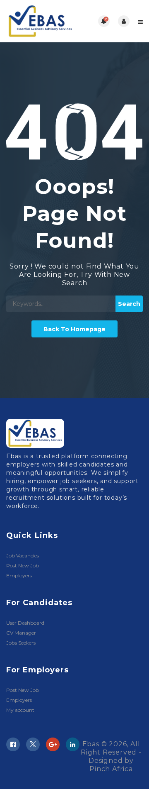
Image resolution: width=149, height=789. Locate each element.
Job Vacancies (22, 555)
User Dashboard (25, 623)
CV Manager (21, 633)
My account (20, 710)
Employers (19, 575)
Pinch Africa (111, 769)
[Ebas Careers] (40, 21)
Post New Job (22, 565)
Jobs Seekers (21, 643)
